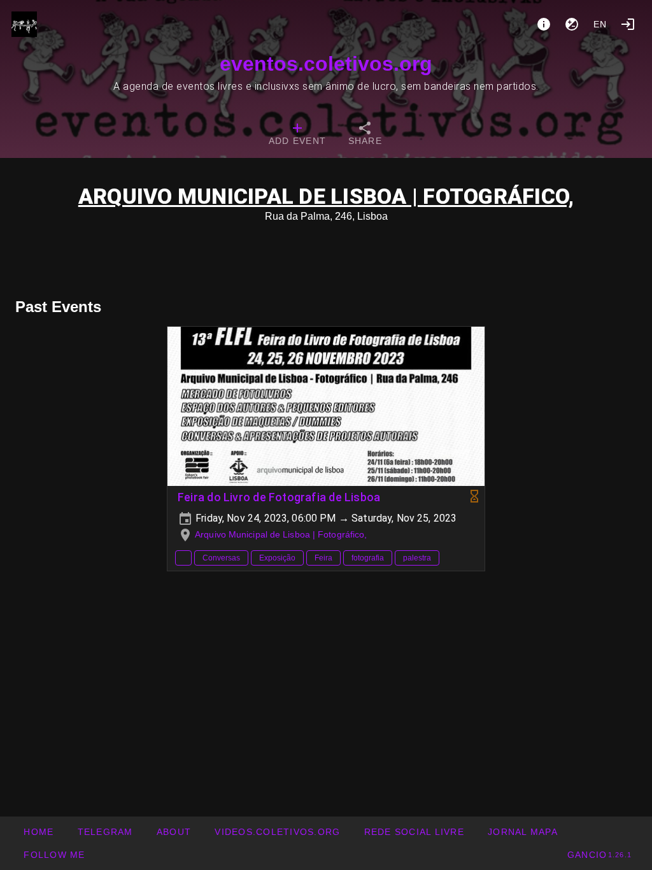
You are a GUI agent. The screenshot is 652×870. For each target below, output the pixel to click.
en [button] (600, 24)
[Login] (628, 24)
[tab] (297, 135)
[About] (544, 24)
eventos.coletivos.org (326, 63)
